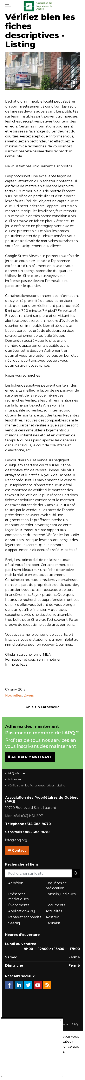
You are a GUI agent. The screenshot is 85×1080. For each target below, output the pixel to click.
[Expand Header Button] (8, 6)
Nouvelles (13, 695)
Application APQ (21, 911)
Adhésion (15, 883)
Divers (29, 695)
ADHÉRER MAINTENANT (31, 757)
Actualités (54, 911)
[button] (76, 873)
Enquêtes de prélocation (56, 885)
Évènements (18, 905)
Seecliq (14, 923)
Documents (55, 905)
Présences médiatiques (18, 896)
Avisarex (52, 917)
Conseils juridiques (61, 894)
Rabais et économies (24, 917)
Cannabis (53, 923)
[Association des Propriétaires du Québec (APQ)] (42, 6)
